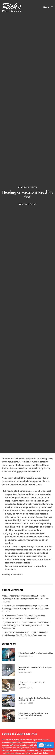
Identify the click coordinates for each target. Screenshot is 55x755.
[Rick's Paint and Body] (12, 7)
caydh (21, 204)
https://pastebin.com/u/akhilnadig (15, 632)
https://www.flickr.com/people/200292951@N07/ (21, 605)
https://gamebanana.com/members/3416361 (20, 595)
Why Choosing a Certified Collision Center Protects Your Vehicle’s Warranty (33, 714)
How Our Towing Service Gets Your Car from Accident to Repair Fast (35, 699)
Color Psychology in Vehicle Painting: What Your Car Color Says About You (25, 598)
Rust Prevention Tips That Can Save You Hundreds (32, 684)
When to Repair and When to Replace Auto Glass (36, 653)
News (20, 187)
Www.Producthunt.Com (11, 615)
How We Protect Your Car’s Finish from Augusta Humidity (35, 668)
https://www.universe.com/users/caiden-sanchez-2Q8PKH (25, 622)
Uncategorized (30, 187)
